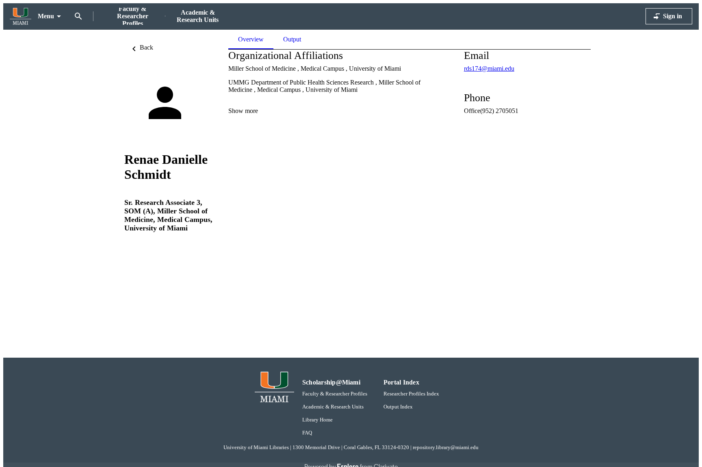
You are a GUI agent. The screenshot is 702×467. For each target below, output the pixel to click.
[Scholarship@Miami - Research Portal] (20, 16)
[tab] (292, 39)
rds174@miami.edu (489, 68)
